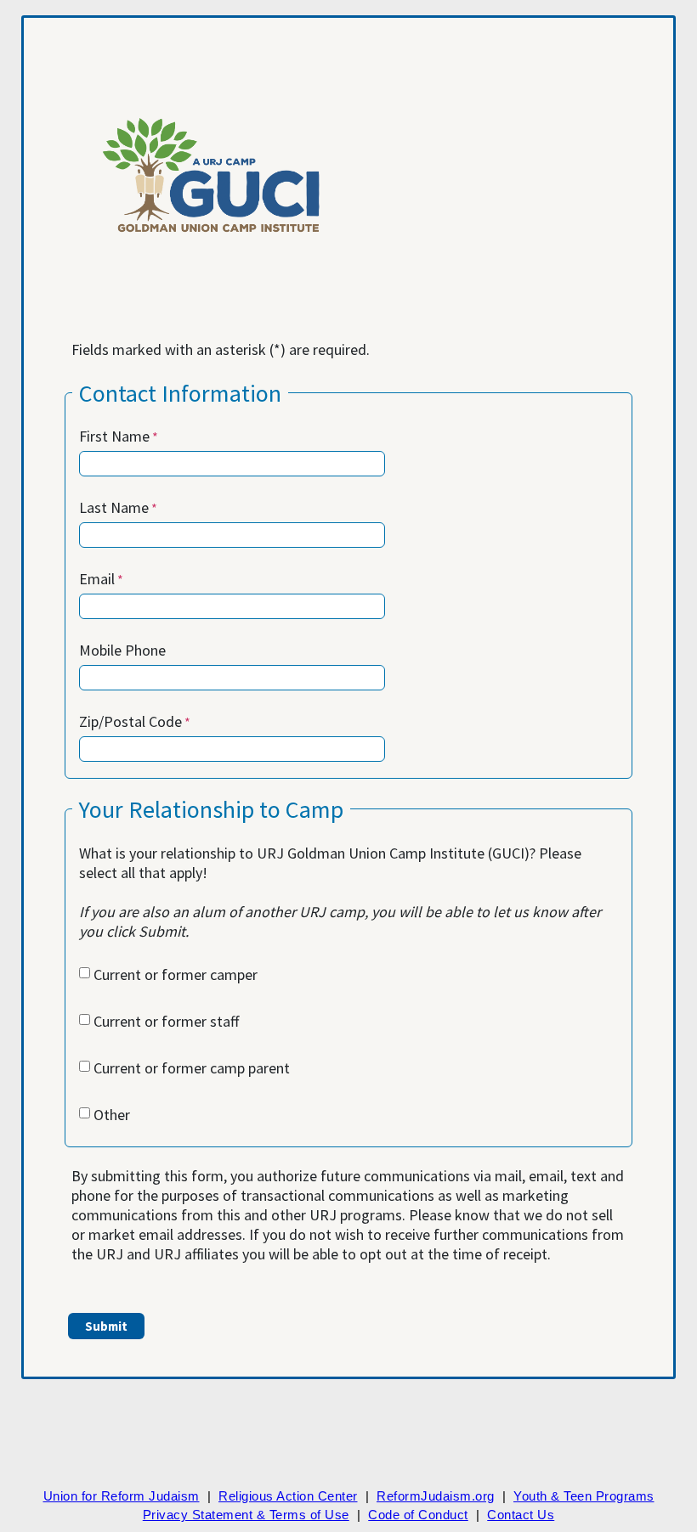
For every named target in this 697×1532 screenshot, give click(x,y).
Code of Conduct (418, 1514)
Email (97, 579)
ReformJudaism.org (436, 1496)
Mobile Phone (122, 650)
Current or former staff (166, 1021)
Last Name (114, 507)
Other (112, 1114)
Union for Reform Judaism (121, 1496)
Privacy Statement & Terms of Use (246, 1514)
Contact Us (520, 1514)
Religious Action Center (288, 1496)
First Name (114, 436)
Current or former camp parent (192, 1068)
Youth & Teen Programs (583, 1496)
